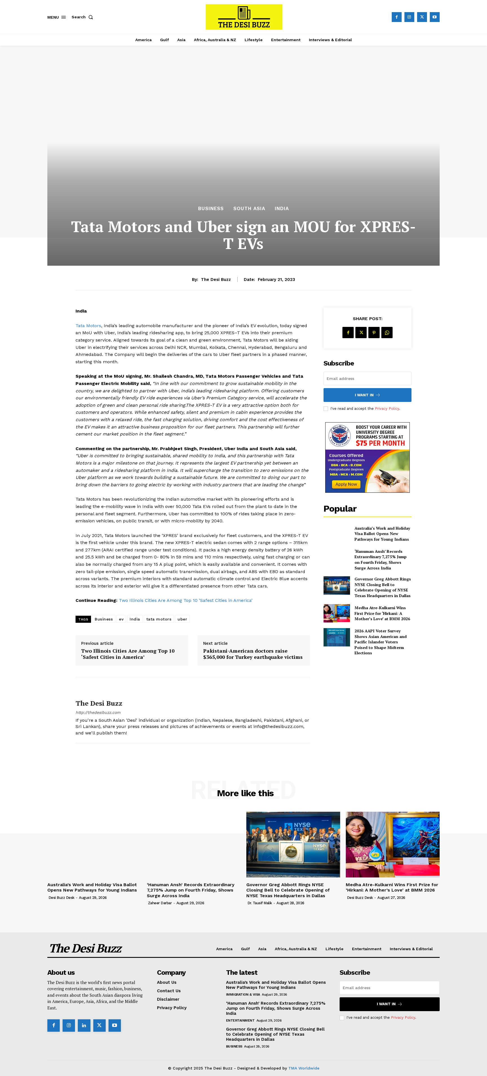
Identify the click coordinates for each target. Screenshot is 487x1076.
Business (211, 208)
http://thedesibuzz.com (98, 712)
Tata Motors (88, 325)
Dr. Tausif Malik (259, 903)
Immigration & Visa (243, 994)
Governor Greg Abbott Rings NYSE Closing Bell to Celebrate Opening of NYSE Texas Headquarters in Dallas (383, 587)
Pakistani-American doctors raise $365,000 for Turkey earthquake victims (253, 654)
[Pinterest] (374, 332)
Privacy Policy (387, 408)
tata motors (159, 619)
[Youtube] (435, 17)
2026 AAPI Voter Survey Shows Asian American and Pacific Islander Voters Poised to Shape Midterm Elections (381, 641)
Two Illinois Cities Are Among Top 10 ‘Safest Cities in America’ (186, 600)
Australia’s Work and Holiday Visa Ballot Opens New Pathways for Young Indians (382, 533)
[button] (83, 17)
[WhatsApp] (387, 332)
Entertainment (240, 1020)
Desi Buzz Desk (61, 897)
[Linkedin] (84, 1025)
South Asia (249, 208)
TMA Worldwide (303, 1068)
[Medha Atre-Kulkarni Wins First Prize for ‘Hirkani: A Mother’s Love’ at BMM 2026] (337, 613)
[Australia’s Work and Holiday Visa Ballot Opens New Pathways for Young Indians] (337, 533)
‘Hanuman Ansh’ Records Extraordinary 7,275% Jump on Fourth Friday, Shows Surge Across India (381, 560)
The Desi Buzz (216, 279)
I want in (364, 395)
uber (182, 619)
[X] (422, 17)
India (282, 208)
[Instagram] (409, 17)
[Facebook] (397, 17)
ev (121, 619)
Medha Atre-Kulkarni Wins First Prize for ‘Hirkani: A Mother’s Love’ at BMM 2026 (382, 613)
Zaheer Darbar (160, 903)
